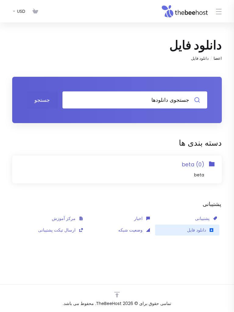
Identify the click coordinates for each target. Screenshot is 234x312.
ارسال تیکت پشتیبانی (57, 230)
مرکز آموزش (64, 218)
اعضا (218, 58)
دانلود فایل (197, 230)
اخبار (139, 218)
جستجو (42, 100)
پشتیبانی (203, 218)
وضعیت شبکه (131, 230)
